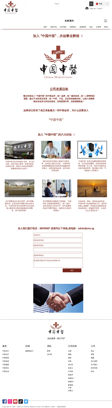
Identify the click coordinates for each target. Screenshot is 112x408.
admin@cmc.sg (86, 228)
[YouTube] (15, 401)
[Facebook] (4, 401)
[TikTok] (20, 401)
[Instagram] (10, 401)
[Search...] (91, 3)
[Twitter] (26, 401)
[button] (106, 20)
